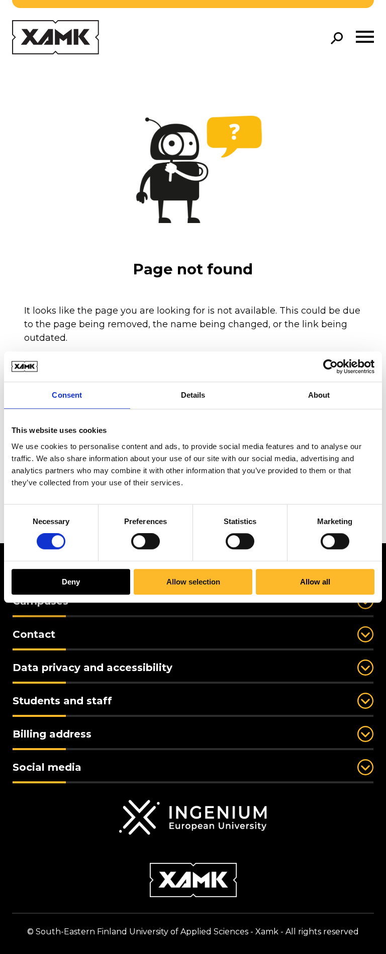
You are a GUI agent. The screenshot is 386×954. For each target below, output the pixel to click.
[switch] (145, 542)
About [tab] (319, 395)
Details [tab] (193, 395)
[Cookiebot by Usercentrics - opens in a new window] (330, 366)
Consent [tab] (67, 395)
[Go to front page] (55, 38)
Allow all (315, 581)
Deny (71, 581)
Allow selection (193, 581)
